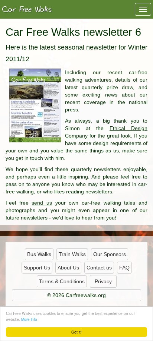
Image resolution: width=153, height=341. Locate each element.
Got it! (76, 332)
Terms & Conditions (62, 281)
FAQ (124, 268)
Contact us (99, 268)
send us (42, 203)
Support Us (37, 268)
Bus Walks (39, 254)
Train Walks (72, 254)
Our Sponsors (109, 254)
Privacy (103, 281)
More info (29, 319)
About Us (68, 268)
